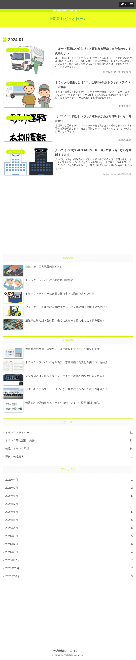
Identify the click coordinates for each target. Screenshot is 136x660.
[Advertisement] (68, 209)
